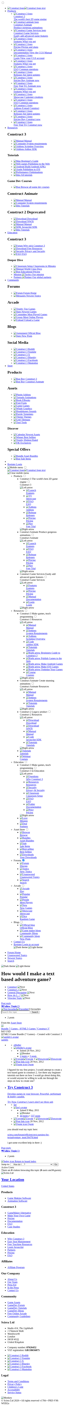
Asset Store (19, 829)
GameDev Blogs (15, 1310)
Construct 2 (34, 711)
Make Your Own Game (18, 1215)
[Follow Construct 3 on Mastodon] (26, 363)
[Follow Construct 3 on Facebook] (26, 360)
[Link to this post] (22, 1061)
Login (19, 464)
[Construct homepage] (26, 8)
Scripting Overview (34, 146)
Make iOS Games (49, 666)
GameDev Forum (16, 1305)
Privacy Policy (14, 1384)
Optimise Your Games (51, 669)
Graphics (27, 408)
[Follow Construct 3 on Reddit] (24, 349)
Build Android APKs (35, 166)
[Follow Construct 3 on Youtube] (25, 352)
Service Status (14, 1392)
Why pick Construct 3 (34, 245)
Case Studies (13, 1226)
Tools (24, 422)
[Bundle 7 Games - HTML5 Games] (2, 1026)
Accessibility (13, 1389)
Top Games (29, 309)
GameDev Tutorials (17, 1308)
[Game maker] (26, 470)
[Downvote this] (49, 1059)
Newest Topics (33, 295)
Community (13, 280)
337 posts (35, 1115)
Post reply (6, 1003)
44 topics (24, 1115)
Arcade (17, 885)
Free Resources (34, 248)
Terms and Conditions (18, 1381)
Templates (28, 414)
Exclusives (25, 443)
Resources (12, 127)
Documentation (15, 1221)
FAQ (24, 254)
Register (11, 464)
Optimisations (36, 172)
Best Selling (29, 437)
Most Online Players (33, 317)
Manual (28, 141)
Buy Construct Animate (32, 381)
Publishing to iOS (31, 169)
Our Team (12, 1282)
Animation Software (17, 1201)
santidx (4, 1039)
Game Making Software (19, 1198)
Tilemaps (25, 419)
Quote (30, 1064)
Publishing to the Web (38, 164)
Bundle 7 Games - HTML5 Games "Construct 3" (25, 1028)
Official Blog (34, 333)
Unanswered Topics (17, 955)
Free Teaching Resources (19, 1244)
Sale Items (25, 458)
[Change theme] (28, 947)
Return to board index (25, 1161)
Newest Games (29, 311)
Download (32, 218)
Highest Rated (30, 440)
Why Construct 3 (15, 1238)
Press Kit (11, 1284)
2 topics (23, 1056)
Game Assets (13, 1302)
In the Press (13, 1287)
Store (10, 365)
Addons (27, 394)
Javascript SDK (29, 227)
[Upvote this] (23, 1059)
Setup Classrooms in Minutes (41, 266)
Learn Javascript (15, 1247)
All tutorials (26, 175)
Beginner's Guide (29, 161)
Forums (18, 860)
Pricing (10, 1218)
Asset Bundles (30, 456)
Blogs (17, 922)
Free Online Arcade (17, 1313)
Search (10, 961)
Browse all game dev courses (34, 187)
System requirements (36, 143)
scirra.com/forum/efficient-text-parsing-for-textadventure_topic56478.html (28, 1136)
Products (11, 11)
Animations (30, 397)
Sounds (32, 411)
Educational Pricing (30, 271)
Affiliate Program (16, 1267)
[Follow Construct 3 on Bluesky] (25, 357)
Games (26, 405)
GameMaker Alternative (19, 1212)
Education (12, 232)
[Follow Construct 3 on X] (22, 354)
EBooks (26, 400)
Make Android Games (51, 664)
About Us (12, 1279)
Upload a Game (31, 320)
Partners (11, 1250)
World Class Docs (33, 269)
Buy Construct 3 (28, 379)
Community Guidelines (18, 1316)
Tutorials (25, 205)
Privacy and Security (34, 251)
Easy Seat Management (18, 1241)
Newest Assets (32, 434)
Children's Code (15, 1387)
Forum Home (30, 293)
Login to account (30, 944)
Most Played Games (37, 314)
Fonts (24, 403)
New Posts (26, 336)
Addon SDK (30, 149)
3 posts (33, 1056)
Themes (27, 417)
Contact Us (19, 941)
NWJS (30, 221)
